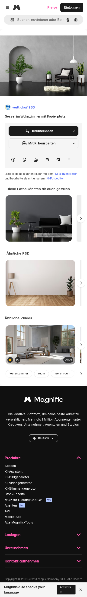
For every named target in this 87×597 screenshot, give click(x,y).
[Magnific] (43, 400)
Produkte (13, 457)
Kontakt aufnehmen (22, 561)
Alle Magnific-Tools (19, 522)
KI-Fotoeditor (55, 178)
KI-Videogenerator (18, 483)
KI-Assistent (14, 471)
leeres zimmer (19, 373)
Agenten (14, 505)
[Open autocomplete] (10, 20)
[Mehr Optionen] (69, 159)
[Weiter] (81, 218)
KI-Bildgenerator (66, 174)
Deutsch (43, 438)
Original (29, 40)
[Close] (80, 590)
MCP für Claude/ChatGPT (28, 500)
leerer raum (62, 373)
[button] (43, 438)
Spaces (10, 466)
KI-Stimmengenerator (21, 488)
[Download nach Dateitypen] (73, 131)
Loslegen (12, 534)
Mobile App (13, 517)
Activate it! (65, 589)
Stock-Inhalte (15, 494)
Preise (52, 7)
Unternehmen (16, 547)
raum (41, 373)
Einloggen (72, 7)
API (7, 511)
